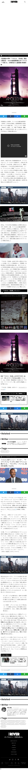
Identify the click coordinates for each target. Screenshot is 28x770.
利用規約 (2, 763)
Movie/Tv (14, 740)
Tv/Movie (17, 55)
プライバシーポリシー (7, 763)
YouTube (14, 754)
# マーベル (3, 726)
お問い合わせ (12, 763)
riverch (19, 765)
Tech (14, 749)
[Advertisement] (14, 36)
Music (14, 743)
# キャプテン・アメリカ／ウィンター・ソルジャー (10, 723)
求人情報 (18, 763)
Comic (14, 747)
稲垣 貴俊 (13, 707)
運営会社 (15, 763)
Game (14, 745)
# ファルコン (23, 723)
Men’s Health (12, 509)
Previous (3, 310)
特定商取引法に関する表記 (23, 763)
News (14, 55)
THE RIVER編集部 (4, 55)
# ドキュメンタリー (5, 451)
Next (25, 310)
